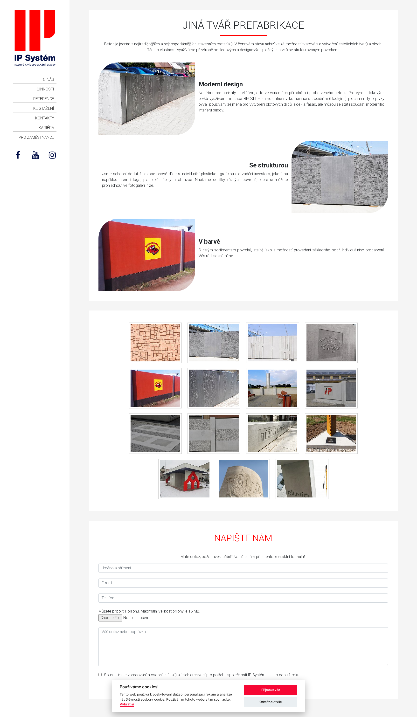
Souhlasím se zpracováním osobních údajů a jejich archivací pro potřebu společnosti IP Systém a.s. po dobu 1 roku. (202, 675)
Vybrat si (127, 704)
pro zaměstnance (36, 137)
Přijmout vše (270, 690)
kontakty (44, 118)
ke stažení (43, 108)
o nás (48, 79)
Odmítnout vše (270, 702)
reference (43, 99)
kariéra (46, 127)
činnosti (45, 89)
